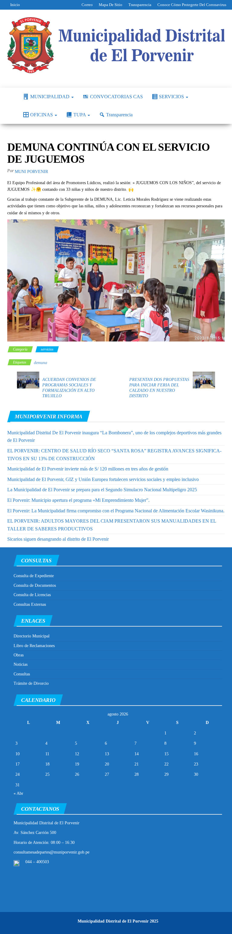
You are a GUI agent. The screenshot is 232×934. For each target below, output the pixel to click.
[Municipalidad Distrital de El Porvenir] (10, 97)
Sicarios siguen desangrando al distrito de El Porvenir (58, 539)
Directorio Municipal (32, 636)
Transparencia (139, 4)
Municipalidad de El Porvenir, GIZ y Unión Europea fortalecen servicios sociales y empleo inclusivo (103, 479)
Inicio (15, 4)
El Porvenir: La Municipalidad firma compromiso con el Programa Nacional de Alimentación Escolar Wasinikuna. (115, 510)
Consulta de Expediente (34, 576)
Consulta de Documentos (35, 585)
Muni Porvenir (31, 171)
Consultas (22, 674)
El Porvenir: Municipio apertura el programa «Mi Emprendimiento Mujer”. (78, 500)
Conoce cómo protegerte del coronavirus (191, 4)
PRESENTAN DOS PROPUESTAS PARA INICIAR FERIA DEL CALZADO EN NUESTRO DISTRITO (159, 387)
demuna (40, 362)
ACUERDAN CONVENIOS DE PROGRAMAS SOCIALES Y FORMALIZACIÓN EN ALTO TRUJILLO (69, 387)
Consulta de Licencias (32, 595)
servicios (47, 349)
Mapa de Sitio (110, 4)
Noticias (20, 664)
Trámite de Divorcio (31, 683)
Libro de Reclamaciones (34, 645)
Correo (87, 4)
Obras (19, 655)
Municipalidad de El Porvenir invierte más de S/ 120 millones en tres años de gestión (87, 468)
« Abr (18, 793)
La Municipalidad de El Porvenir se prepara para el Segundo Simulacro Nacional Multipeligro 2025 (102, 489)
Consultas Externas (30, 604)
